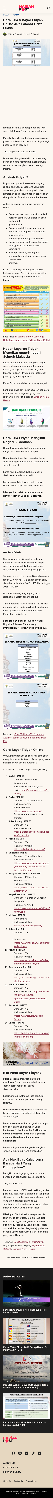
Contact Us (10, 1467)
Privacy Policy (12, 1472)
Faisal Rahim (37, 1242)
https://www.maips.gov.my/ (28, 811)
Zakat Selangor (21, 1242)
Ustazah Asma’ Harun (24, 1249)
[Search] (48, 8)
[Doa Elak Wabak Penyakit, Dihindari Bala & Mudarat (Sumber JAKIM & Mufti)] (26, 1368)
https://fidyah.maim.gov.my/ (28, 925)
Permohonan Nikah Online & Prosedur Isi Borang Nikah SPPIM (24, 1423)
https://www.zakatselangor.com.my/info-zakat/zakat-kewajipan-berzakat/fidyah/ (31, 866)
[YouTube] (39, 1453)
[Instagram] (20, 1453)
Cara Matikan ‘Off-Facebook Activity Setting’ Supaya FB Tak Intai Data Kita (24, 737)
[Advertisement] (26, 96)
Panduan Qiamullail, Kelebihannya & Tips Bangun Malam (25, 1311)
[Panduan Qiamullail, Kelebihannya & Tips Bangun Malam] (26, 1293)
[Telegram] (31, 1264)
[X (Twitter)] (21, 1264)
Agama (36, 34)
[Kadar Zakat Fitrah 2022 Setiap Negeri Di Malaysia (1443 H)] (26, 1331)
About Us (9, 1463)
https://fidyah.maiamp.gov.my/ (29, 849)
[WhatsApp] (41, 1264)
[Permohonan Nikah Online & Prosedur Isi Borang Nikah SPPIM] (26, 1406)
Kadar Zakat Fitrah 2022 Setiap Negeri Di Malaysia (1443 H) (25, 1348)
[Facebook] (12, 1264)
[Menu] (4, 8)
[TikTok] (33, 1453)
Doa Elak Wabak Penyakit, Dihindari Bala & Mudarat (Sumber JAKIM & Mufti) (25, 1386)
